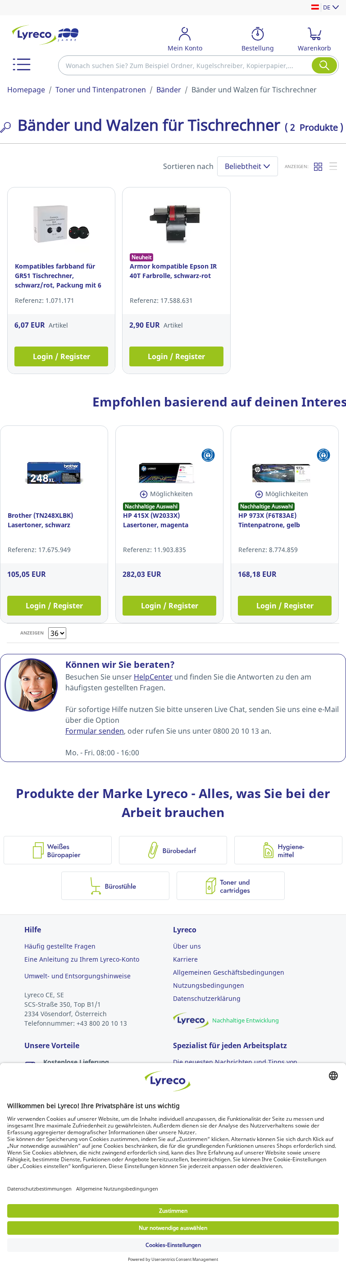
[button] (22, 64)
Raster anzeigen (318, 166)
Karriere (185, 959)
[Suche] (324, 65)
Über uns (187, 946)
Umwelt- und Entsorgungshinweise (77, 976)
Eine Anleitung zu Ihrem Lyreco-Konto (81, 959)
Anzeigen (32, 633)
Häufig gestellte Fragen (60, 946)
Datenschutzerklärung (207, 998)
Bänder (168, 90)
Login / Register (61, 356)
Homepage (26, 90)
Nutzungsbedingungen (208, 985)
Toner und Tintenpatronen (100, 90)
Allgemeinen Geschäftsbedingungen (228, 972)
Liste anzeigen (333, 166)
